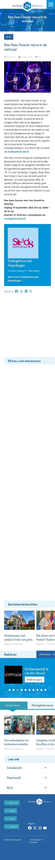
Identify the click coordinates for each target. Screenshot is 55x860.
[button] (10, 690)
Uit (9, 37)
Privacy (12, 818)
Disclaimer (13, 826)
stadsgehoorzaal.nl (18, 151)
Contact (12, 810)
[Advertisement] (27, 327)
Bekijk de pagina (34, 679)
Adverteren (13, 802)
